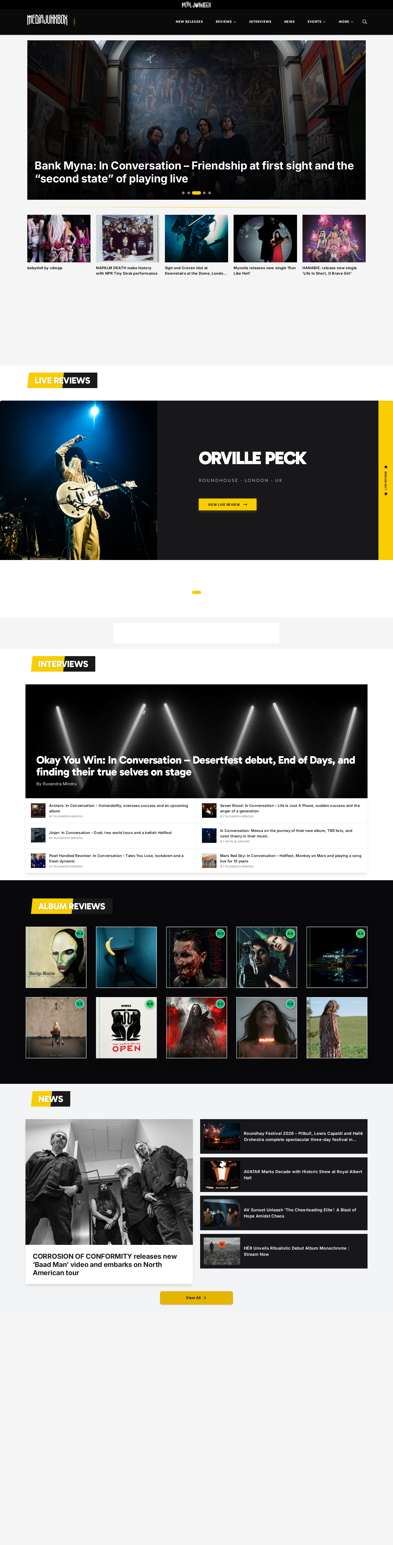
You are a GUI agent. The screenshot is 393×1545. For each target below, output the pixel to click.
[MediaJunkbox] (47, 20)
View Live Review (224, 575)
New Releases (189, 22)
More (344, 22)
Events (315, 22)
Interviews (260, 22)
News (289, 22)
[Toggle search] (365, 22)
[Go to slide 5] (207, 193)
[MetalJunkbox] (196, 4)
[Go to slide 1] (183, 193)
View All (193, 1297)
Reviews (224, 22)
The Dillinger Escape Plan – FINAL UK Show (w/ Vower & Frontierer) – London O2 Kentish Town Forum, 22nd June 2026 (275, 488)
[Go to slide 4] (199, 193)
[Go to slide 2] (188, 193)
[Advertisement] (196, 326)
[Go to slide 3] (194, 193)
